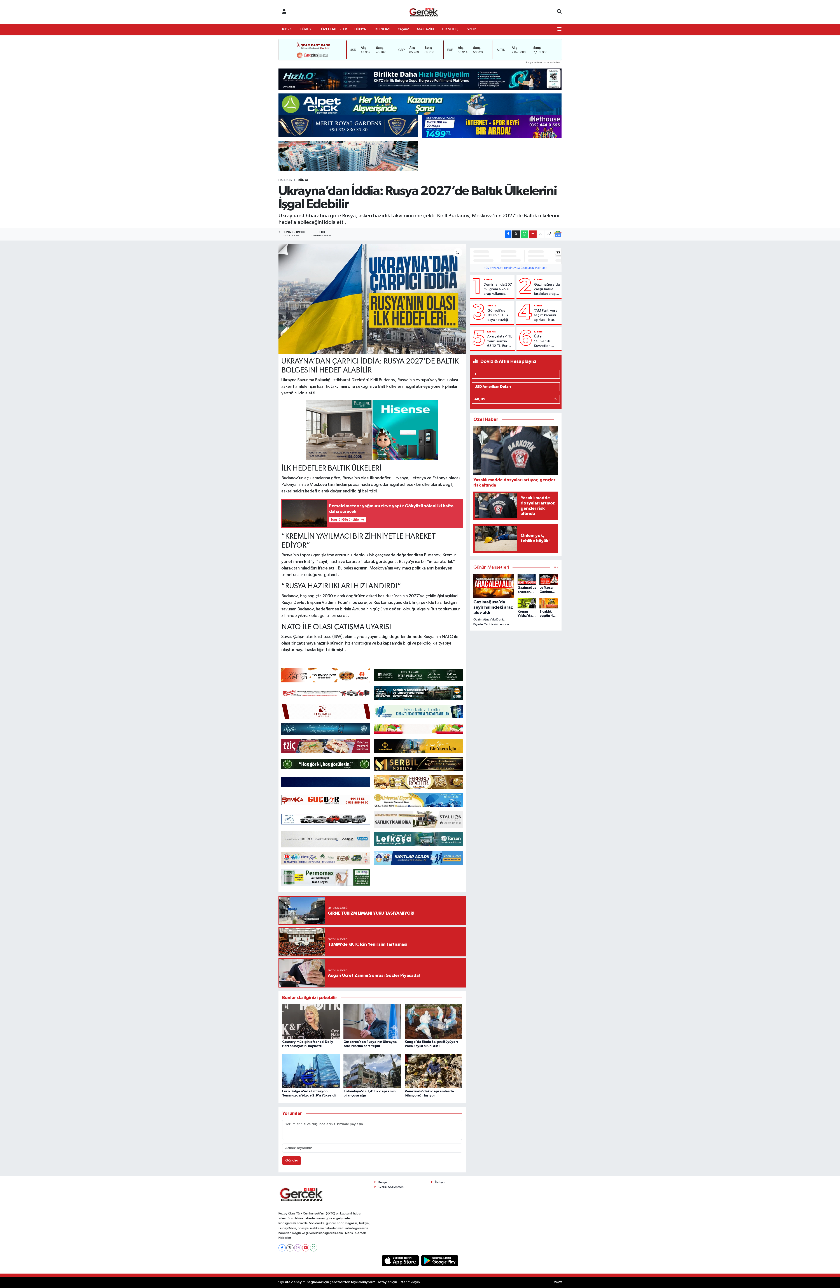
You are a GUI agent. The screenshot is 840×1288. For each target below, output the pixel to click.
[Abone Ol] (558, 234)
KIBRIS (287, 29)
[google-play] (439, 1260)
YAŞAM (404, 29)
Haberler (285, 180)
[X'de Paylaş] (516, 234)
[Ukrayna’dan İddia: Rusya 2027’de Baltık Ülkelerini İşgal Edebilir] (372, 299)
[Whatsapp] (313, 1247)
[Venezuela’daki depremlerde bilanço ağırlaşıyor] (433, 1071)
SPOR (471, 29)
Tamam (557, 1282)
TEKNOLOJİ (450, 29)
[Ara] (559, 12)
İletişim (440, 1182)
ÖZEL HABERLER (334, 29)
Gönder (291, 1160)
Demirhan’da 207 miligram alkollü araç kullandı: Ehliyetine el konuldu (498, 289)
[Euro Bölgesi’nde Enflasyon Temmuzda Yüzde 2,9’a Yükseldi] (311, 1071)
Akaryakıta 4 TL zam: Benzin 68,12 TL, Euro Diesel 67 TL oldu (499, 341)
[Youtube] (305, 1247)
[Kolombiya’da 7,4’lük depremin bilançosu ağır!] (372, 1071)
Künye (382, 1182)
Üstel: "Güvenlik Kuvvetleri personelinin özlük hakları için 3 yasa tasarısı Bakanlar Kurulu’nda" (544, 341)
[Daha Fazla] (533, 234)
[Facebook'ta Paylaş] (508, 234)
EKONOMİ (381, 29)
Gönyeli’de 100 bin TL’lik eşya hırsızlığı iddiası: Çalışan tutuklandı (499, 315)
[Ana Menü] (559, 29)
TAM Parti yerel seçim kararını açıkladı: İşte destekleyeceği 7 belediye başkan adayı (547, 315)
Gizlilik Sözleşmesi (391, 1187)
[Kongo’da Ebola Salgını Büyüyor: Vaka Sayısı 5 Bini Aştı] (433, 1021)
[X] (290, 1247)
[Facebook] (282, 1247)
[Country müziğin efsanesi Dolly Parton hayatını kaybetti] (311, 1021)
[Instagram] (297, 1247)
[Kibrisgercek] (423, 12)
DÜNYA (360, 29)
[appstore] (400, 1260)
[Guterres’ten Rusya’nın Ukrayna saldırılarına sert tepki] (372, 1021)
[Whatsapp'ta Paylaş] (524, 234)
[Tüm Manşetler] (556, 567)
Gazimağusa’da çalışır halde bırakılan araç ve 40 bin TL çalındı (547, 289)
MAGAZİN (425, 29)
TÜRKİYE (306, 29)
